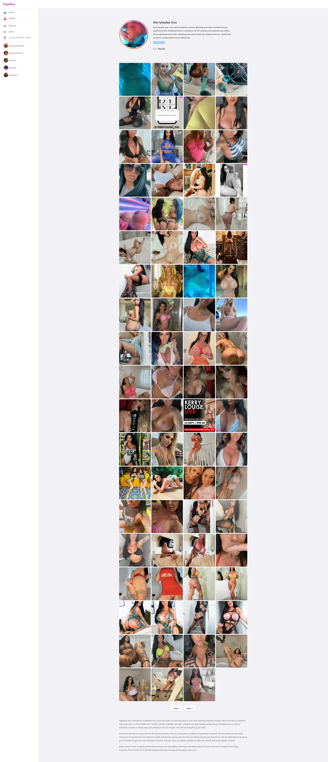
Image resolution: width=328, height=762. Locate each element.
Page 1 (176, 708)
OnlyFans (159, 42)
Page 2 (189, 708)
